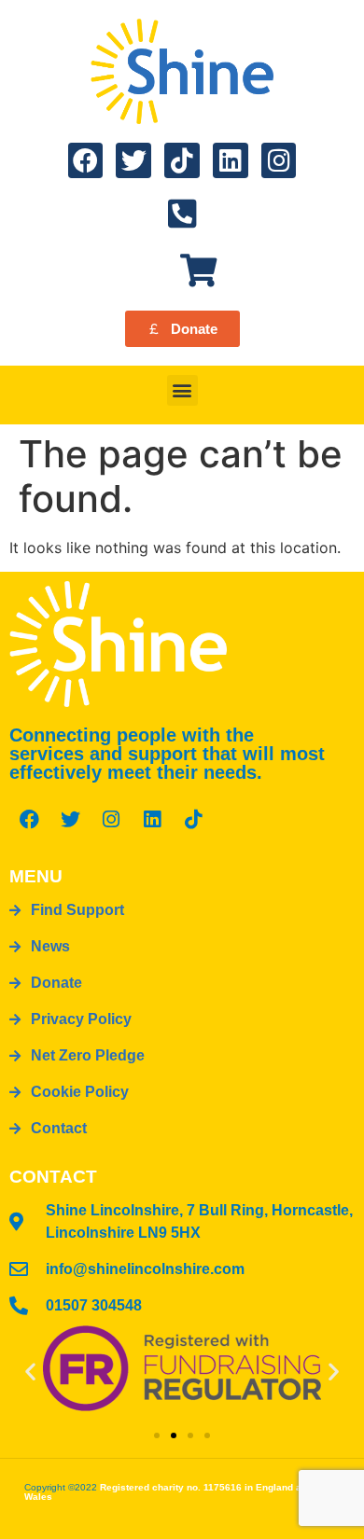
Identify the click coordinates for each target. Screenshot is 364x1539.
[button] (182, 390)
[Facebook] (86, 160)
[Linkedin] (230, 160)
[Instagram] (279, 160)
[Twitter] (133, 160)
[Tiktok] (182, 160)
